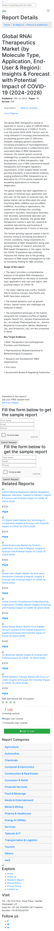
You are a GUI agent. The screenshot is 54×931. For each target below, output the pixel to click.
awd (7, 860)
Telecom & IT (13, 833)
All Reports (18, 24)
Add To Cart (27, 731)
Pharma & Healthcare (37, 24)
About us (11, 876)
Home (7, 24)
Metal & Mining (14, 806)
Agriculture (12, 747)
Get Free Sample (10, 402)
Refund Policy (14, 883)
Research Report (15, 880)
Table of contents (29, 108)
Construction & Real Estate (21, 773)
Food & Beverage (15, 793)
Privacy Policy (14, 886)
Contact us (12, 889)
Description (10, 108)
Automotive (12, 753)
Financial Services (16, 786)
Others (9, 853)
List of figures (11, 113)
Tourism (10, 846)
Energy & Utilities (15, 820)
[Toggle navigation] (48, 10)
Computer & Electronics (19, 767)
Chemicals (11, 760)
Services (10, 826)
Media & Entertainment (19, 800)
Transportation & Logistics (21, 840)
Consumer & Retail (16, 780)
